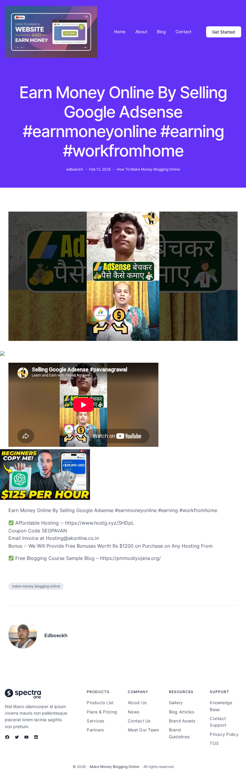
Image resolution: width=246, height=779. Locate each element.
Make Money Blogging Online (114, 766)
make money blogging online (36, 586)
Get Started (223, 31)
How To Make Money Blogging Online (148, 169)
